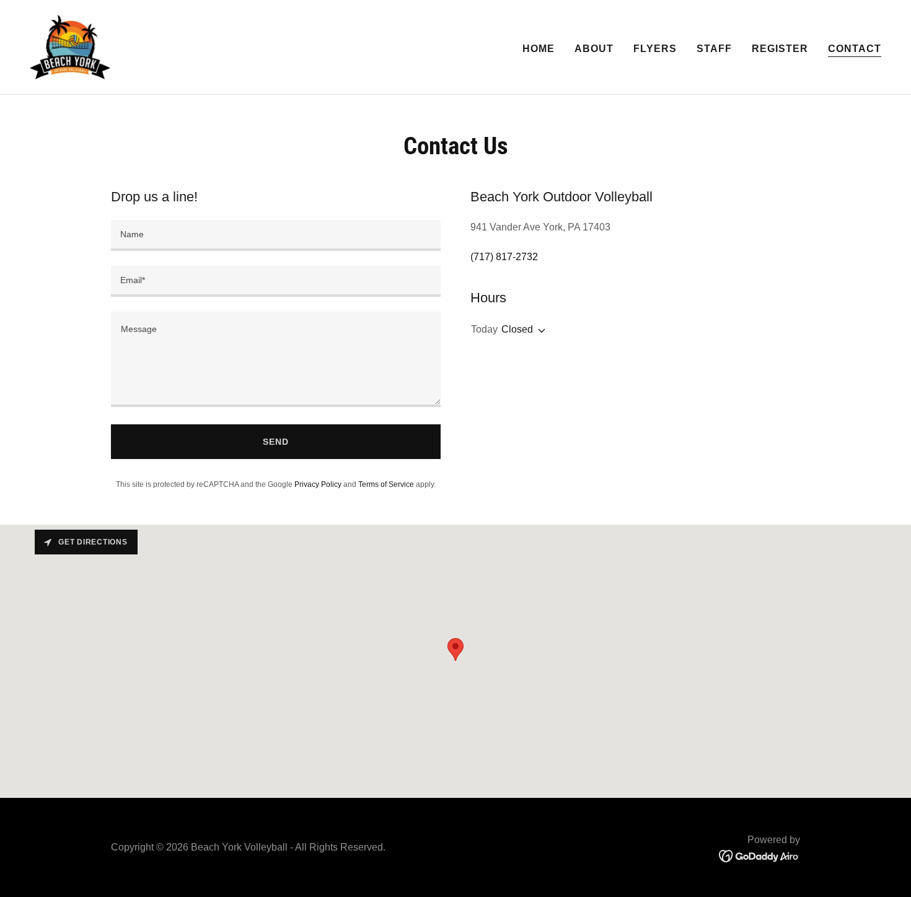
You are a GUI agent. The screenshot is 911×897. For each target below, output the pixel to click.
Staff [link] (714, 48)
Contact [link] (854, 48)
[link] (70, 46)
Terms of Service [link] (386, 484)
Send (276, 442)
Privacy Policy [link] (317, 484)
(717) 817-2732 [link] (504, 257)
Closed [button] (517, 329)
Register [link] (780, 48)
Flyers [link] (655, 48)
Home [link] (538, 48)
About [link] (594, 48)
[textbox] (276, 235)
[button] (539, 331)
